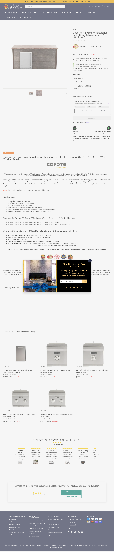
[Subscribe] (84, 281)
